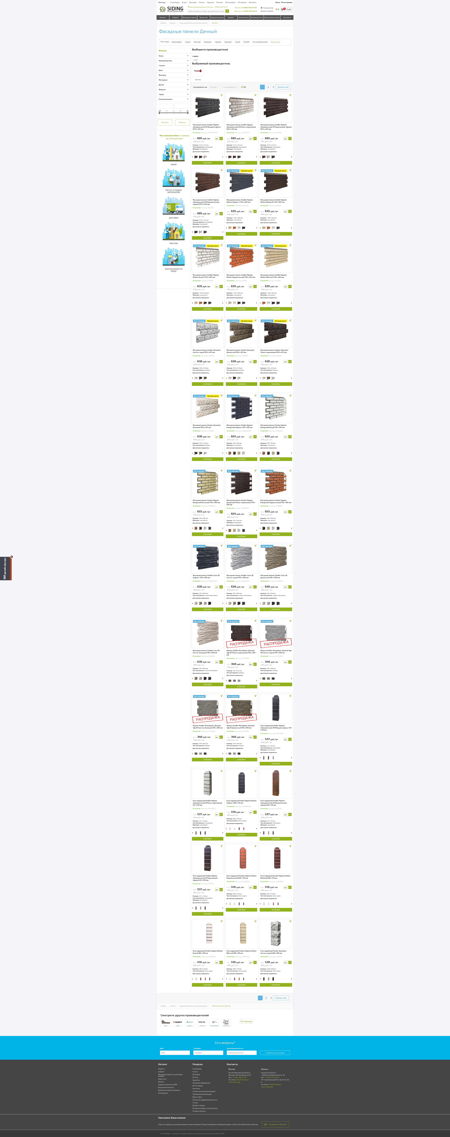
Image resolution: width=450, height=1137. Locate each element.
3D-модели (242, 2)
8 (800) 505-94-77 (221, 7)
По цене (213, 87)
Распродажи (163, 1093)
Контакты (252, 2)
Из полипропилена (260, 42)
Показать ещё (283, 87)
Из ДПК (246, 42)
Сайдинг (175, 17)
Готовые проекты (199, 1111)
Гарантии (210, 2)
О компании (174, 2)
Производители (257, 17)
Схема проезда (234, 1082)
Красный (228, 42)
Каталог (163, 17)
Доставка (193, 2)
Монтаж (174, 243)
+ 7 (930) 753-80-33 (249, 11)
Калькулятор (268, 8)
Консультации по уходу (173, 270)
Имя (161, 1048)
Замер (174, 164)
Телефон (197, 1048)
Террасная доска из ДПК (167, 1084)
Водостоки (204, 17)
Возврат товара (199, 1105)
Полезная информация (201, 1083)
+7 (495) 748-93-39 (249, 8)
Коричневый (177, 42)
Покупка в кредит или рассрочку (205, 1108)
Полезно (219, 2)
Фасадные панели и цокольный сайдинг (193, 23)
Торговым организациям (202, 1094)
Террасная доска (217, 17)
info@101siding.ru (242, 1080)
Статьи (195, 1103)
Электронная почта (235, 1048)
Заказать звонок (266, 11)
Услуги (184, 2)
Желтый (197, 42)
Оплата (202, 2)
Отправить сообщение (278, 1124)
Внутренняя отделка (272, 17)
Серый (187, 42)
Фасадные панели (190, 17)
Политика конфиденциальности (205, 1100)
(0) (244, 87)
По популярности (229, 87)
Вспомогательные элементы (169, 1090)
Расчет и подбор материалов (173, 191)
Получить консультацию (275, 1053)
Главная (163, 23)
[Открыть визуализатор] (6, 568)
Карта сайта (197, 1097)
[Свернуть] (11, 557)
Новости (161, 1069)
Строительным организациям (204, 1091)
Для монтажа (243, 17)
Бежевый (207, 42)
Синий (237, 42)
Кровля (231, 17)
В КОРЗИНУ (207, 163)
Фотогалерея (230, 2)
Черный (218, 42)
